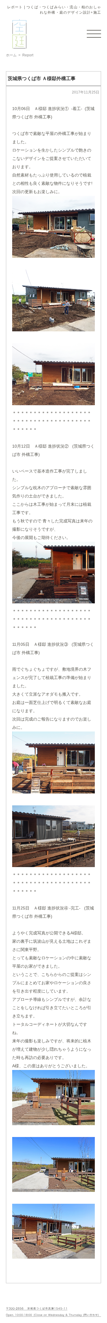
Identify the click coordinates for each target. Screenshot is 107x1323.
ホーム (11, 55)
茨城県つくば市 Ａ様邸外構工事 (41, 78)
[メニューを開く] (94, 34)
